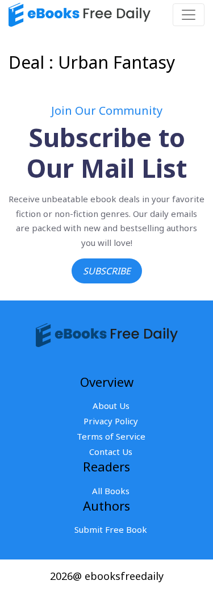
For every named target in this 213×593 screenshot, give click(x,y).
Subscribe (107, 271)
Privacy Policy (110, 421)
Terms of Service (111, 436)
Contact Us (110, 451)
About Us (111, 405)
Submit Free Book (110, 529)
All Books (111, 490)
